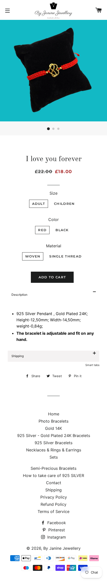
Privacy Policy (53, 497)
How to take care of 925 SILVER (53, 475)
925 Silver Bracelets (53, 442)
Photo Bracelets (53, 421)
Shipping (53, 489)
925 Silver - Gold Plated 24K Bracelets (53, 435)
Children (64, 204)
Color (53, 219)
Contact (53, 482)
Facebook (56, 522)
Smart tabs (92, 365)
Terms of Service (53, 511)
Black (62, 230)
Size (53, 193)
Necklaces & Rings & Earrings (53, 449)
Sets (54, 457)
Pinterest (56, 529)
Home (53, 413)
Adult (38, 204)
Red (42, 230)
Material (53, 245)
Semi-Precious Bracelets (53, 468)
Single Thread (65, 256)
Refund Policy (53, 504)
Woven (33, 256)
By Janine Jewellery (62, 548)
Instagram (56, 537)
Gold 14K (53, 428)
